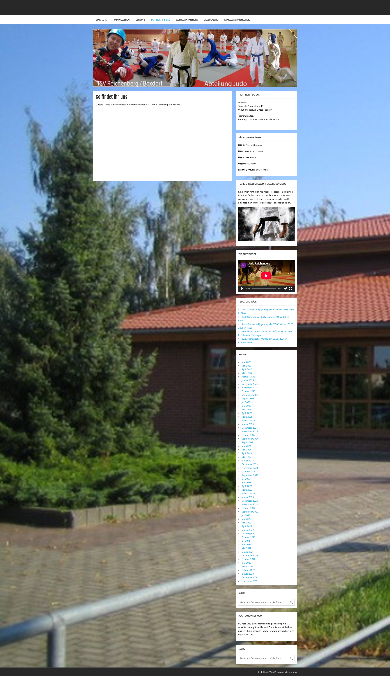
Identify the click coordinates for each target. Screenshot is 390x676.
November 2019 (250, 580)
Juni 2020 (246, 562)
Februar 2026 (248, 376)
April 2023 (247, 486)
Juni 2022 (246, 518)
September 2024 (250, 438)
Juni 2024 (246, 445)
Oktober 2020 (248, 559)
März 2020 (247, 566)
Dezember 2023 (250, 464)
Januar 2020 (248, 573)
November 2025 (250, 387)
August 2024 (248, 442)
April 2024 (247, 453)
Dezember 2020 (250, 555)
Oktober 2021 (248, 537)
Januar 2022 (248, 529)
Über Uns (140, 19)
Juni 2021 (246, 544)
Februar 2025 (248, 420)
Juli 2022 (246, 515)
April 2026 (247, 369)
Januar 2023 (248, 497)
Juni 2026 (246, 361)
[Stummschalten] (285, 288)
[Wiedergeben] (242, 288)
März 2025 (247, 416)
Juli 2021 (246, 540)
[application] (266, 276)
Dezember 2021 (249, 533)
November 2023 (250, 467)
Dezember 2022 (250, 500)
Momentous (291, 671)
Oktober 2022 (248, 507)
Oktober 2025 (248, 391)
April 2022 (247, 526)
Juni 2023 (246, 482)
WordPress (274, 671)
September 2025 (250, 394)
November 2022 (250, 504)
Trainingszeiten (121, 19)
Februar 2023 (248, 493)
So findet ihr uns (160, 19)
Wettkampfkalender (187, 19)
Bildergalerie (211, 19)
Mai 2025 (246, 409)
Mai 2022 (246, 522)
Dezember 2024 (250, 427)
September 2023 (250, 475)
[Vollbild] (290, 288)
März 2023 (247, 489)
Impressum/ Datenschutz (237, 19)
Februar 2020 (248, 570)
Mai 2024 (246, 449)
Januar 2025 (248, 424)
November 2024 (250, 431)
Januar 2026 (248, 380)
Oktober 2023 (248, 471)
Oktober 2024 (248, 434)
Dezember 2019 (249, 577)
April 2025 (247, 413)
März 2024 (247, 456)
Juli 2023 (246, 478)
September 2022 (250, 511)
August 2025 (248, 398)
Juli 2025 (246, 402)
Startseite (101, 19)
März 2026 (247, 372)
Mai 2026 (246, 365)
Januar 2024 (248, 460)
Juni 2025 (246, 405)
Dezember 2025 (250, 383)
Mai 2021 (246, 548)
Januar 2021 (247, 551)
